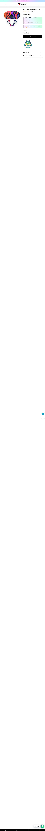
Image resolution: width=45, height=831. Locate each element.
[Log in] (39, 4)
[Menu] (3, 4)
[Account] (16, 830)
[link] (39, 830)
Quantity (25, 30)
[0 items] (41, 4)
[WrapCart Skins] (22, 4)
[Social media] (43, 416)
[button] (43, 419)
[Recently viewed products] (43, 414)
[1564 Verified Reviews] (27, 48)
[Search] (6, 4)
